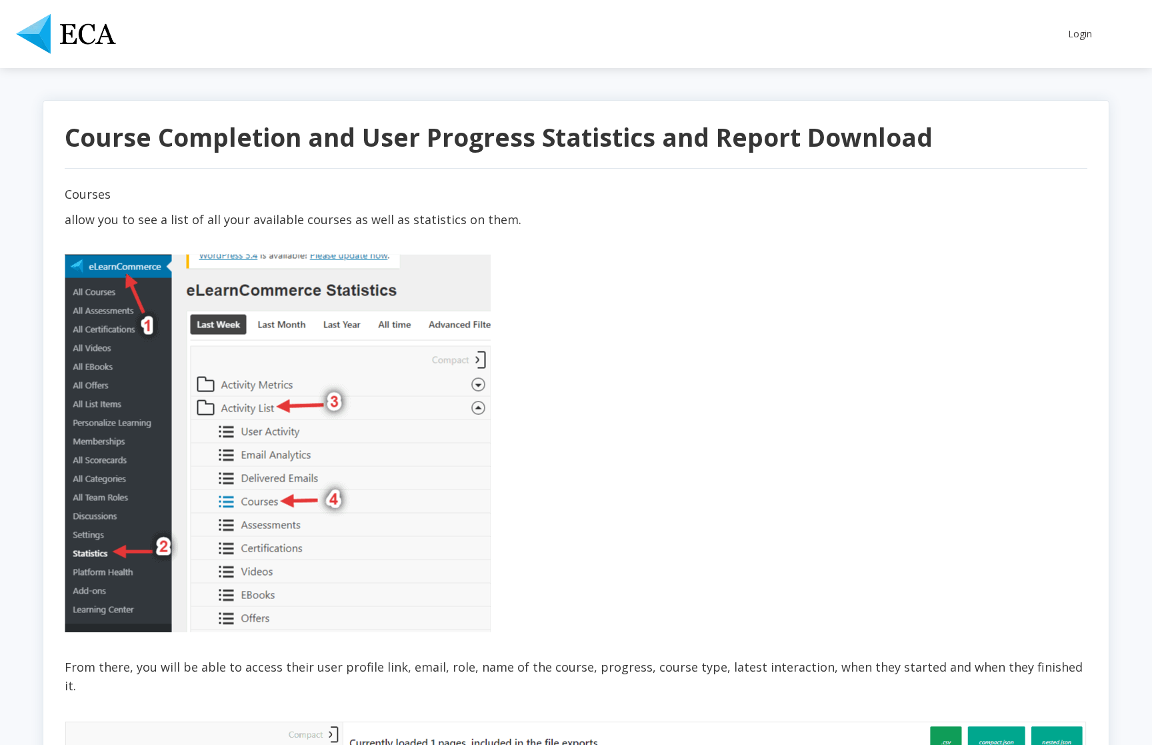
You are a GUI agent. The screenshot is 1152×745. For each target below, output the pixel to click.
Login (1080, 33)
